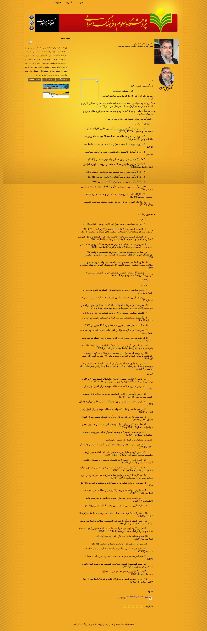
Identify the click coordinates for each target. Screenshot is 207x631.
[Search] (30, 43)
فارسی (80, 2)
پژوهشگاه (63, 79)
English (57, 2)
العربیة (69, 2)
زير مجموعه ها (34, 79)
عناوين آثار (48, 79)
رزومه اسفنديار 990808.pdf (137, 596)
